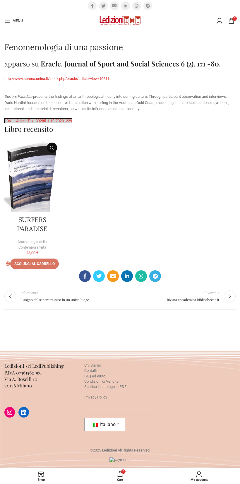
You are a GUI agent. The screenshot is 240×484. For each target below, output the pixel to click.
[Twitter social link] (103, 5)
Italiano (107, 424)
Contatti (90, 370)
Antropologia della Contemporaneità (32, 245)
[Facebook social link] (92, 5)
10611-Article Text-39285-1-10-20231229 (38, 121)
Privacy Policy (95, 397)
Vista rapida (52, 148)
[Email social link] (114, 5)
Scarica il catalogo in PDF (105, 386)
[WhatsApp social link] (136, 5)
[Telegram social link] (147, 5)
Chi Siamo (92, 365)
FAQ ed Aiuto (94, 376)
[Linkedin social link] (125, 5)
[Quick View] (8, 263)
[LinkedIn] (23, 412)
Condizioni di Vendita (101, 381)
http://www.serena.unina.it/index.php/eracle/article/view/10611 (56, 78)
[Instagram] (9, 412)
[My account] (219, 21)
